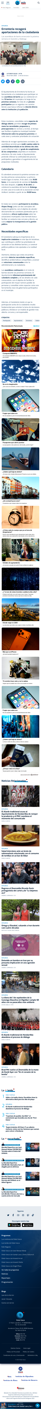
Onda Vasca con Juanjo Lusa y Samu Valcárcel (18, 1255)
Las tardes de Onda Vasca (11, 1243)
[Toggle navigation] (2, 2)
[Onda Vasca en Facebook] (13, 1215)
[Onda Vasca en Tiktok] (33, 1215)
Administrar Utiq (33, 1355)
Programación (7, 1282)
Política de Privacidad (13, 1352)
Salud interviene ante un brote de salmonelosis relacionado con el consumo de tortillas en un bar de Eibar (20, 853)
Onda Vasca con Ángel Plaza (11, 1266)
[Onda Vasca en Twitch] (28, 1215)
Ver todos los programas (10, 1270)
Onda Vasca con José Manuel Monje (14, 1251)
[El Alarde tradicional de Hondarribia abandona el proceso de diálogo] (20, 1019)
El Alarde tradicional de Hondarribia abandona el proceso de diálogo (17, 1036)
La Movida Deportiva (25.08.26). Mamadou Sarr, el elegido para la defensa (12, 1165)
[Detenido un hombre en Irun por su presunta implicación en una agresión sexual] (20, 945)
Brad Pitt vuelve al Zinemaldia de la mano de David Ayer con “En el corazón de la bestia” (20, 1072)
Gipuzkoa (5, 809)
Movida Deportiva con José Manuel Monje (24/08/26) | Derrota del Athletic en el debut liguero (12, 1179)
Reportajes (6, 1278)
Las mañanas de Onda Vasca (12, 1239)
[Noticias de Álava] (10, 1380)
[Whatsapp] (18, 81)
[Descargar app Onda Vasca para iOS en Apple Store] (27, 1225)
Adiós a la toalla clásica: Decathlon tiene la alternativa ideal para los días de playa (21, 1098)
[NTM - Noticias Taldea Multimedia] (20, 1370)
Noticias (5, 1274)
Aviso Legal (26, 1348)
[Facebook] (13, 81)
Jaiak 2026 (25, 7)
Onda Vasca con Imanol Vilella (12, 1262)
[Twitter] (3, 81)
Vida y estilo (10, 1095)
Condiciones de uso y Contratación (14, 1355)
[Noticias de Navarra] (29, 1380)
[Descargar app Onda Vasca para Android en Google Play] (14, 1225)
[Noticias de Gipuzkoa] (24, 1376)
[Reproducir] (28, 1148)
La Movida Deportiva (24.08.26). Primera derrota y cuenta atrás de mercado (13, 1194)
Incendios (16, 7)
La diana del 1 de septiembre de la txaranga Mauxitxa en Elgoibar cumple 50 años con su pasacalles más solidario (20, 1000)
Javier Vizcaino (7, 1299)
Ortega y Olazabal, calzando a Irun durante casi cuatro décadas (20, 926)
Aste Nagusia (6, 7)
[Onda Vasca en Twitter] (8, 1215)
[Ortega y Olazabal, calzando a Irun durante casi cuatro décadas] (20, 910)
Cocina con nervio (8, 1303)
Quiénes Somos (15, 1348)
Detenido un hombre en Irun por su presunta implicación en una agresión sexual (18, 962)
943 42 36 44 (22, 1330)
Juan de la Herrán (8, 1295)
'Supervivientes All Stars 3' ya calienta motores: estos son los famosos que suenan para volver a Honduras (22, 1129)
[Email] (23, 81)
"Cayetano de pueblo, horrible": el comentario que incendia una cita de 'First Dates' (21, 1118)
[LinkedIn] (8, 81)
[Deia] (9, 1376)
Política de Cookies (28, 1352)
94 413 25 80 (22, 1325)
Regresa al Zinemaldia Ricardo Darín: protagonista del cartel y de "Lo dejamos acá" (20, 890)
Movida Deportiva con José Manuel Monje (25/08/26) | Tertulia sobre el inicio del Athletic (12, 1150)
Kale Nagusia (6, 1247)
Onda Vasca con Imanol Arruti (12, 1258)
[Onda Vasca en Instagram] (23, 1215)
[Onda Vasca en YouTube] (18, 1215)
